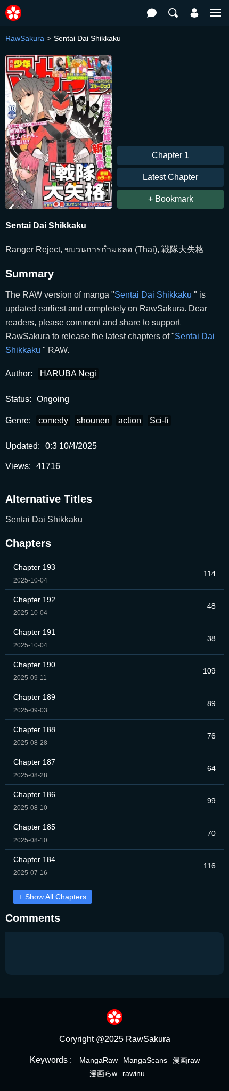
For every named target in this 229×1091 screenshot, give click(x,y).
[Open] (216, 13)
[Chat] (152, 13)
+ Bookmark (170, 198)
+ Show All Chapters (52, 896)
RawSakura (24, 38)
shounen (93, 420)
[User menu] (194, 13)
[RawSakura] (13, 7)
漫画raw (186, 1060)
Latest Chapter (170, 177)
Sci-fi (159, 420)
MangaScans (145, 1060)
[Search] (173, 13)
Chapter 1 (170, 155)
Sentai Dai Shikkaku (154, 294)
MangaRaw (98, 1060)
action (129, 420)
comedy (53, 420)
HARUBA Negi (68, 373)
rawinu (133, 1073)
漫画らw (103, 1073)
